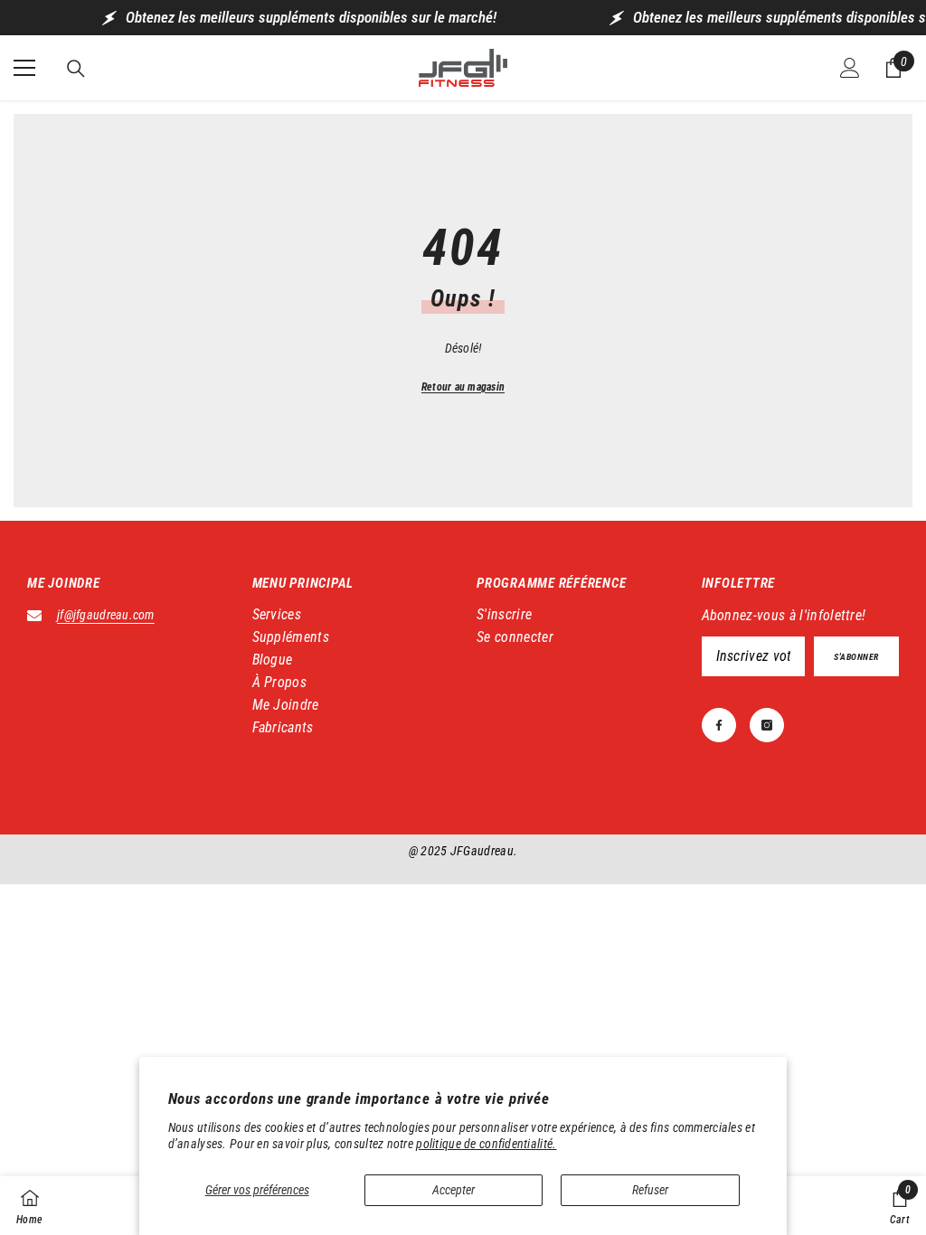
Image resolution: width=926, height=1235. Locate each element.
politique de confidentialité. (486, 1143)
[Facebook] (719, 725)
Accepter (453, 1190)
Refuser (650, 1190)
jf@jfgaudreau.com (106, 615)
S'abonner (856, 657)
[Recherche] (76, 69)
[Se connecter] (850, 68)
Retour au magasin (463, 387)
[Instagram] (767, 725)
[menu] (24, 68)
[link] (900, 1205)
